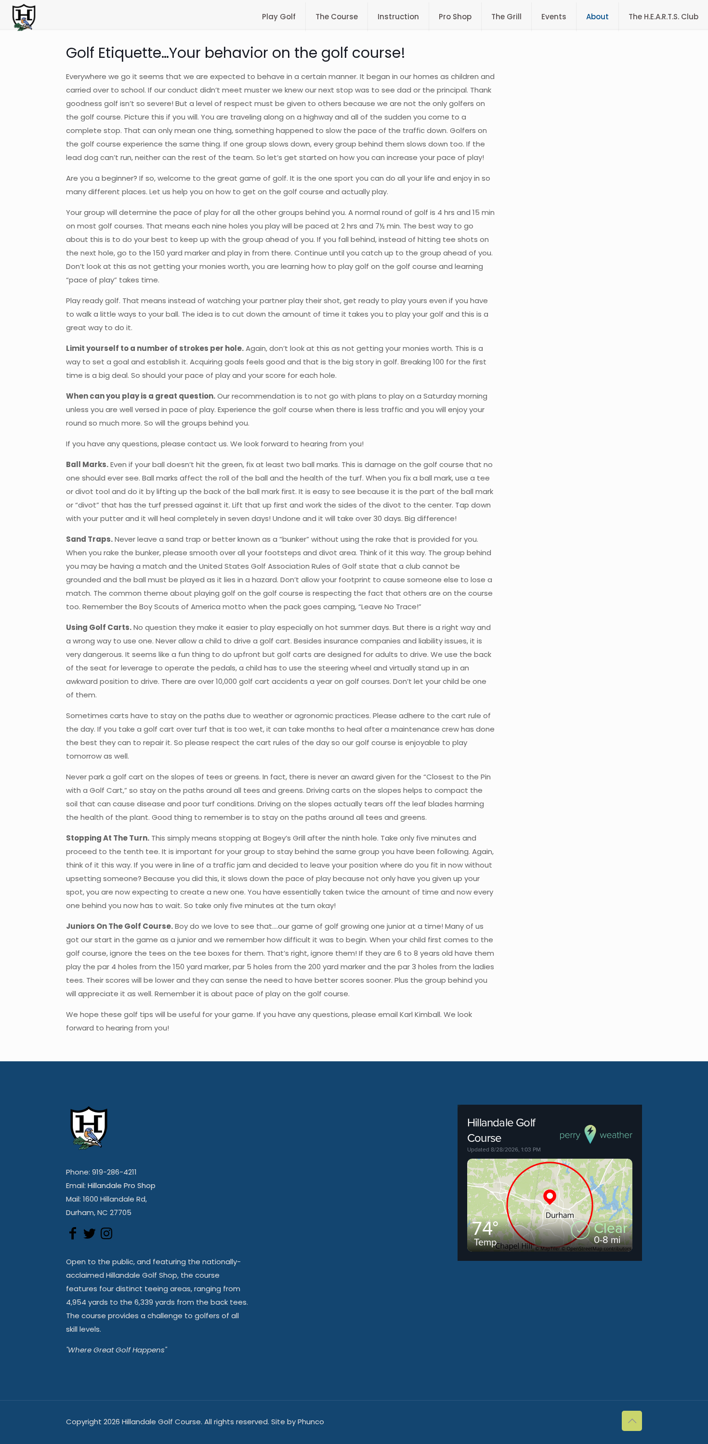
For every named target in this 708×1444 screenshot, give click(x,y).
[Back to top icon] (632, 1421)
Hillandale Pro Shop (122, 1185)
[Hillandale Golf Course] (24, 17)
